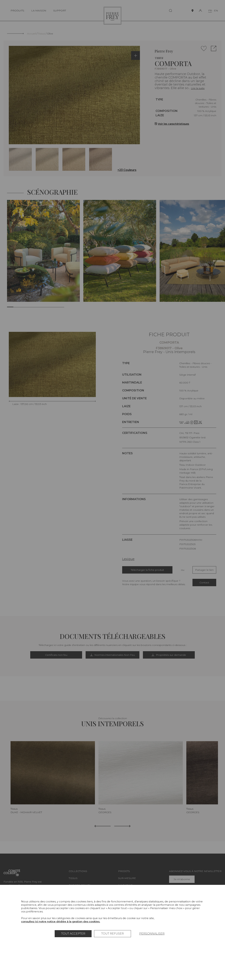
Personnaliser (152, 933)
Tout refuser (112, 933)
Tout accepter (73, 933)
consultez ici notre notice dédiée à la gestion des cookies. (60, 921)
